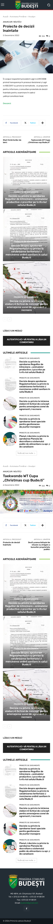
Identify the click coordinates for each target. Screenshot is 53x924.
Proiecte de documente (26, 192)
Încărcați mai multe (25, 453)
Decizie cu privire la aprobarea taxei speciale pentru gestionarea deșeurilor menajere (32, 423)
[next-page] (9, 319)
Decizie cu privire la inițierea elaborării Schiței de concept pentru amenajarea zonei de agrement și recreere (26, 305)
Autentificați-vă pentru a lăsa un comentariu (26, 340)
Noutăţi (17, 22)
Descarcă (7, 103)
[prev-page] (5, 319)
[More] (42, 123)
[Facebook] (26, 908)
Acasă (5, 16)
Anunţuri (31, 16)
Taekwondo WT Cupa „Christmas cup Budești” (39, 141)
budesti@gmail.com (29, 903)
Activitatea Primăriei (18, 16)
